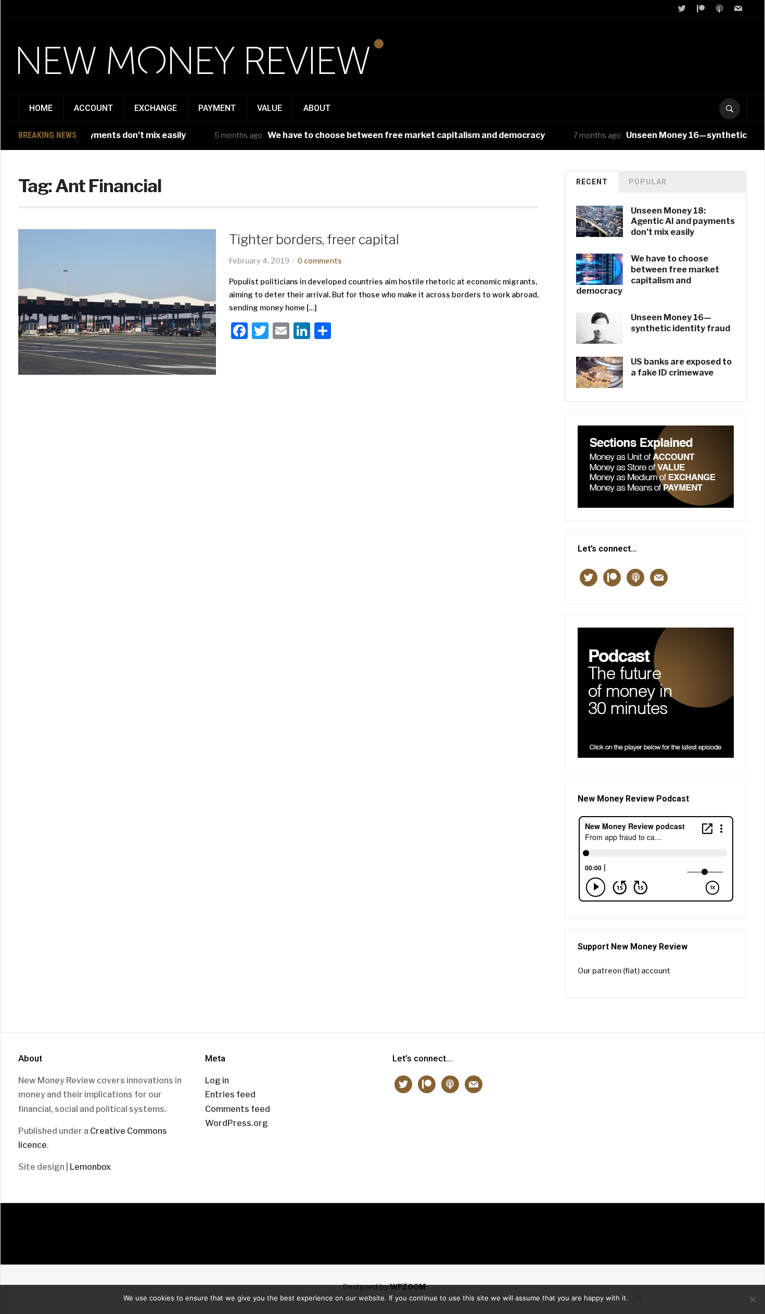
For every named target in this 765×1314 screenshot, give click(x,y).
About (316, 108)
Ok (637, 1298)
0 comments (319, 260)
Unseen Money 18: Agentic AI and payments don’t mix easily (683, 221)
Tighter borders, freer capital (314, 239)
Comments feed (237, 1109)
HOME (41, 108)
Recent (592, 182)
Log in (217, 1080)
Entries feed (230, 1094)
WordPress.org (236, 1123)
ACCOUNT (93, 108)
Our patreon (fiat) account (624, 970)
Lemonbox (90, 1167)
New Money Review (383, 1228)
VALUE (269, 108)
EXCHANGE (155, 108)
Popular (648, 182)
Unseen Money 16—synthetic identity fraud (680, 322)
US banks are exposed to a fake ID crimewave (681, 367)
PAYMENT (217, 108)
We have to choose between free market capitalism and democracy (389, 135)
